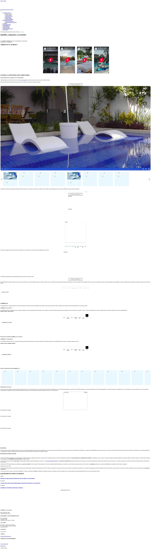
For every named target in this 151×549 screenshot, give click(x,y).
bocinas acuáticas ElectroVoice (51, 460)
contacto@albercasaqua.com (5, 536)
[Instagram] (1, 8)
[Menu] (0, 10)
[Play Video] (2, 169)
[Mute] (142, 169)
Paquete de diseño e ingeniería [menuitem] (10, 22)
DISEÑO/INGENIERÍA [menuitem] (7, 20)
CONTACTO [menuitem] (5, 29)
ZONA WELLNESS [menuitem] (7, 24)
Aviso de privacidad (4, 543)
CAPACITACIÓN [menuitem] (6, 27)
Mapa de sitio (2, 545)
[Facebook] (3, 8)
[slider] (74, 169)
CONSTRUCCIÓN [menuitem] (6, 12)
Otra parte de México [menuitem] (9, 19)
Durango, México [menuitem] (8, 18)
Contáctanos (22, 31)
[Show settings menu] (145, 169)
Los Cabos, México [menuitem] (9, 16)
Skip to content (3, 0)
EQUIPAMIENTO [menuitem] (6, 25)
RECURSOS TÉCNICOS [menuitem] (8, 28)
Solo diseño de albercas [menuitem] (9, 21)
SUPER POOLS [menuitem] (6, 26)
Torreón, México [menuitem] (8, 15)
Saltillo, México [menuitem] (8, 17)
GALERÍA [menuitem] (5, 23)
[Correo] (5, 8)
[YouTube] (2, 8)
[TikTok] (6, 8)
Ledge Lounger (24, 80)
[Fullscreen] (149, 169)
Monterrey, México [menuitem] (8, 13)
